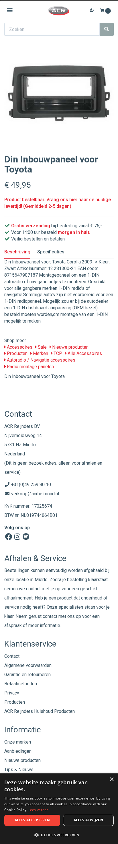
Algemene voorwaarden (28, 665)
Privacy (11, 693)
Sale (42, 347)
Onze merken (17, 742)
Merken (40, 353)
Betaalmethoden (20, 683)
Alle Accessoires (84, 353)
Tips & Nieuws (19, 769)
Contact (11, 656)
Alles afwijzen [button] (88, 820)
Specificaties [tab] (50, 252)
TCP (57, 353)
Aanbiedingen (18, 751)
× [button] (111, 779)
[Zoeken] (106, 29)
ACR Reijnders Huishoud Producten (39, 711)
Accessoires (19, 347)
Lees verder (38, 809)
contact (50, 616)
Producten (16, 353)
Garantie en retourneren (27, 674)
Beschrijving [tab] (17, 252)
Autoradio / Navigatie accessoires (40, 360)
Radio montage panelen (30, 366)
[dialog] (59, 808)
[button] (59, 834)
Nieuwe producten (69, 347)
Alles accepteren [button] (32, 820)
